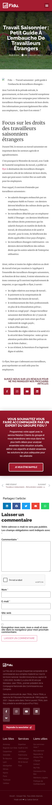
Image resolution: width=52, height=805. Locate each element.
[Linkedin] (37, 391)
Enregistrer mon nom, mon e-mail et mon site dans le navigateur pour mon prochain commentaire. (25, 629)
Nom (4, 590)
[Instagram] (17, 391)
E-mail (5, 601)
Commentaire (9, 539)
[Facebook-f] (7, 391)
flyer (4, 169)
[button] (46, 5)
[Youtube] (27, 391)
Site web (6, 613)
